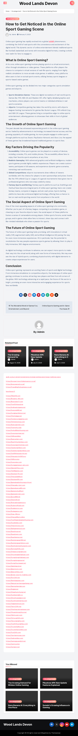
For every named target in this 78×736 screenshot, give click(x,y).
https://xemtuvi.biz (13, 644)
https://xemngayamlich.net (16, 641)
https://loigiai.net (12, 589)
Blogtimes (45, 733)
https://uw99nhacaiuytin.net (16, 453)
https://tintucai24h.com (15, 618)
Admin (14, 34)
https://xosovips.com (14, 462)
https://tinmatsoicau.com (15, 422)
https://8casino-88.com (14, 399)
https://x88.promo (12, 459)
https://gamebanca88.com (15, 488)
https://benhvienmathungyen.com (18, 546)
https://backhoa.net (13, 531)
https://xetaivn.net (13, 647)
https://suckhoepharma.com (16, 601)
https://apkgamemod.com (15, 528)
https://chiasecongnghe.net (16, 552)
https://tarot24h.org (13, 606)
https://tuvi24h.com (13, 632)
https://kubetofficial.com (15, 505)
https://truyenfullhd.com (15, 627)
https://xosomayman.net (15, 433)
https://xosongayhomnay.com (17, 445)
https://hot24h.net (13, 578)
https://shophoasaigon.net (16, 598)
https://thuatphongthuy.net (16, 612)
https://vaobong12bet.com (16, 448)
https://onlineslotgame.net (15, 407)
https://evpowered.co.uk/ (15, 384)
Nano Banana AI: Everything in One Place (62, 357)
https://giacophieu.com (14, 572)
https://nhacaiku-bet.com (15, 485)
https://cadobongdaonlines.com (18, 451)
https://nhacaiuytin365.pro (16, 456)
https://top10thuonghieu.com (17, 624)
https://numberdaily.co (14, 595)
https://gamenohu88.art (15, 491)
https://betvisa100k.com (15, 549)
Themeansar (55, 733)
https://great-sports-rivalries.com (18, 575)
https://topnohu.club (13, 427)
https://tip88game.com (14, 471)
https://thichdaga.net (14, 416)
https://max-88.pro (13, 514)
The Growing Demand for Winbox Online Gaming (19, 684)
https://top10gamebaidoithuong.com (19, 520)
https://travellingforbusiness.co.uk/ (19, 387)
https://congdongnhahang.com (17, 557)
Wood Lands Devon (38, 3)
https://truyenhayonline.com (16, 630)
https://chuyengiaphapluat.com (17, 554)
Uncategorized (12, 19)
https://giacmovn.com (14, 569)
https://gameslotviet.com (15, 494)
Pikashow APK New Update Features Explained (55, 684)
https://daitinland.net (14, 566)
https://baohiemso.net (14, 537)
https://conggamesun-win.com (17, 465)
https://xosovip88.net (14, 410)
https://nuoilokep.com (14, 523)
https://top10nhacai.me (14, 404)
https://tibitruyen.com (14, 615)
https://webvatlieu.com (14, 638)
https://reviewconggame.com (17, 419)
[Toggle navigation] (5, 3)
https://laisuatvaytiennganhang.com (19, 583)
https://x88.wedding (13, 436)
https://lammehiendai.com (15, 586)
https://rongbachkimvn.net (16, 413)
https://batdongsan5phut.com (17, 543)
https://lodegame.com (14, 511)
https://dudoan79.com (14, 474)
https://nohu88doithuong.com (17, 430)
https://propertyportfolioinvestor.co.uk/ (21, 381)
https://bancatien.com (14, 439)
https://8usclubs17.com (14, 401)
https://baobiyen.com (14, 534)
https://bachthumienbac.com (17, 442)
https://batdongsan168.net (16, 540)
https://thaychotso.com (15, 526)
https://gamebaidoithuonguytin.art (19, 482)
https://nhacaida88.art (14, 477)
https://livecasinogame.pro (16, 502)
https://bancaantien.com (15, 425)
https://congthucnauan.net (16, 563)
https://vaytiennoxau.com (15, 635)
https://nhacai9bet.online (15, 517)
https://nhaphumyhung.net (16, 592)
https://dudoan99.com (14, 479)
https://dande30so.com (15, 468)
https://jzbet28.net (13, 500)
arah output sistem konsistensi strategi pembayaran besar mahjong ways (33, 377)
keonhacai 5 (10, 391)
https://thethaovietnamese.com (18, 609)
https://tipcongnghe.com (15, 621)
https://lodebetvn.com (14, 508)
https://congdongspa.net (15, 560)
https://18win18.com (13, 396)
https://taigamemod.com (15, 604)
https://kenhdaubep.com (15, 580)
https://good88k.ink (13, 497)
